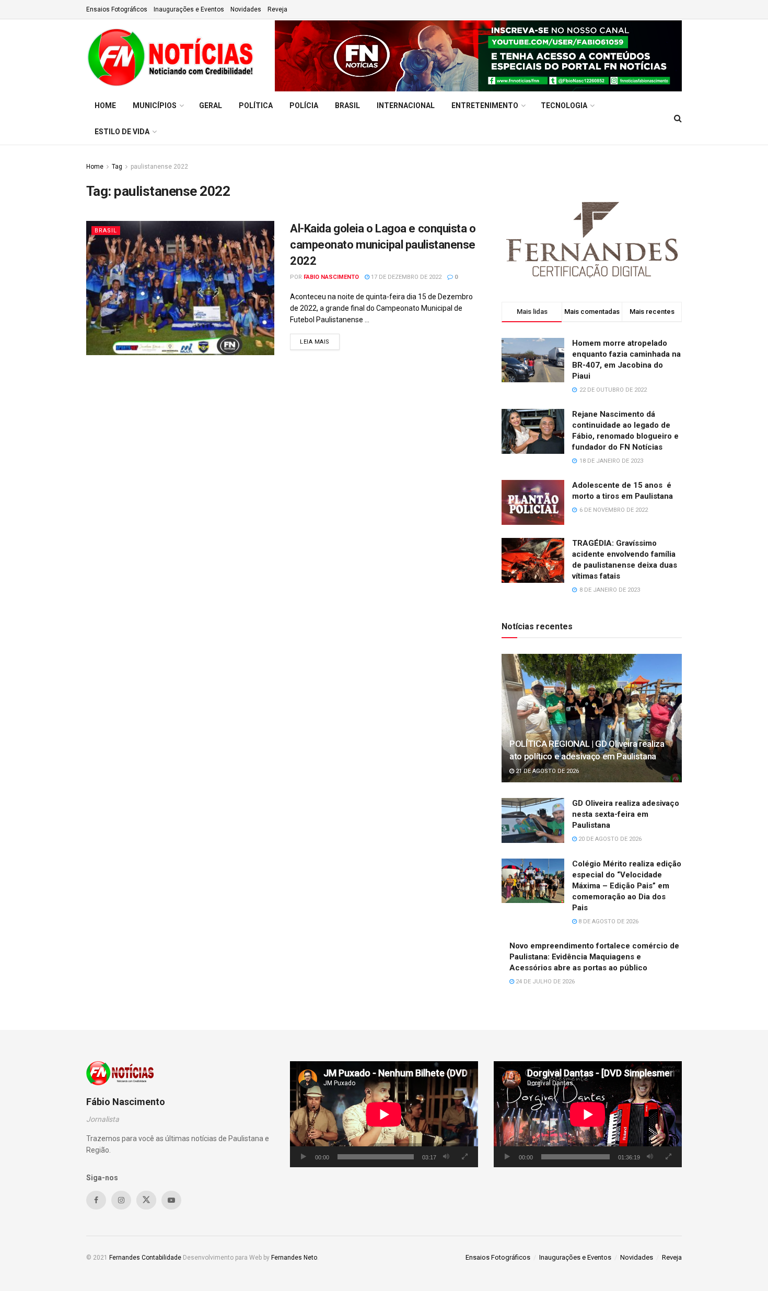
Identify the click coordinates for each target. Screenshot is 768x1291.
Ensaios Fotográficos (116, 9)
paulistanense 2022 (159, 166)
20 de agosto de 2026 (609, 839)
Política (256, 105)
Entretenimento (484, 105)
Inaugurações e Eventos (189, 9)
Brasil (347, 105)
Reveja (277, 9)
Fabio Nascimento (331, 277)
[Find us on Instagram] (121, 1200)
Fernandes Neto (294, 1257)
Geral (210, 105)
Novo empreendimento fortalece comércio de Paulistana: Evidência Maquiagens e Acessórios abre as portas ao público (594, 956)
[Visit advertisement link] (478, 55)
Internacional (406, 105)
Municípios (155, 105)
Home (105, 105)
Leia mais (320, 341)
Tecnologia (564, 105)
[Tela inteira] (464, 1157)
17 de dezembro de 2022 (405, 277)
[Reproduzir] (303, 1157)
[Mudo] (446, 1157)
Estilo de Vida (122, 131)
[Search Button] (678, 118)
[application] (384, 1114)
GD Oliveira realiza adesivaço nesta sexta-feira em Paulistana (625, 814)
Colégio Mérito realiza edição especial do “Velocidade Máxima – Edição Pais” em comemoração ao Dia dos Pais (626, 885)
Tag (117, 166)
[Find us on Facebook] (96, 1200)
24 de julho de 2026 (544, 981)
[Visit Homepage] (173, 56)
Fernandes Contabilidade (145, 1257)
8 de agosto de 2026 (607, 921)
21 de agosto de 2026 (546, 771)
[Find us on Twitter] (146, 1200)
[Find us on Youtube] (171, 1200)
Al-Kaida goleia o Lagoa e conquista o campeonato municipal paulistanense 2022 (383, 244)
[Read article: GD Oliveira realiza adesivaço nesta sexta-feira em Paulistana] (533, 820)
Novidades (245, 9)
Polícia (303, 105)
